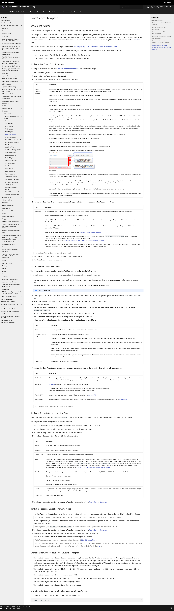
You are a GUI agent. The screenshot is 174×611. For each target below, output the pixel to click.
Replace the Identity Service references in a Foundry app (94, 467)
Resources (168, 2)
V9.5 (33, 7)
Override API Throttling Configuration (90, 232)
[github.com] (171, 607)
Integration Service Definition (68, 69)
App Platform (53, 12)
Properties (52, 384)
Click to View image (44, 290)
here (99, 546)
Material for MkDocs (15, 609)
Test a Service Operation (98, 502)
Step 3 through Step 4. (89, 540)
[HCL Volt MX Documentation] (3, 7)
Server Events (123, 399)
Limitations (137, 40)
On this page (155, 17)
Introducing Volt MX (8, 12)
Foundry (87, 12)
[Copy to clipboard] (141, 600)
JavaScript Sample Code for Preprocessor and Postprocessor (95, 47)
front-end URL (92, 395)
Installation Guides (72, 12)
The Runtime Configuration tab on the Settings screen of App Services (83, 240)
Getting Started (20, 12)
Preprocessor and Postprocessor (126, 380)
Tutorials (62, 12)
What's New (31, 12)
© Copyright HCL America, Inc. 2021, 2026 (15, 606)
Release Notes (42, 12)
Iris (81, 12)
